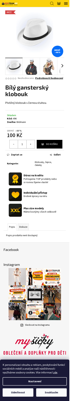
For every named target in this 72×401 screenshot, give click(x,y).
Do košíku (52, 144)
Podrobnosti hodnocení (49, 78)
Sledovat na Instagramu (37, 325)
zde (55, 372)
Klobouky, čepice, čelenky (43, 164)
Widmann (21, 122)
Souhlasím (51, 392)
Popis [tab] (12, 227)
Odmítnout (18, 392)
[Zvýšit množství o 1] (30, 144)
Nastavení (34, 381)
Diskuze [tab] (23, 227)
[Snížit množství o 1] (14, 144)
